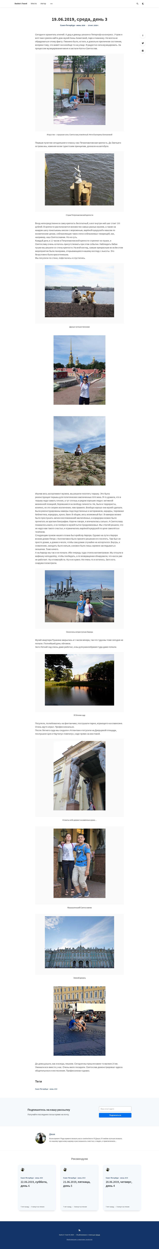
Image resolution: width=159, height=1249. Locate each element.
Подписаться (115, 1115)
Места (34, 3)
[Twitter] (142, 43)
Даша (52, 1134)
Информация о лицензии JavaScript (79, 1239)
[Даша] (40, 1138)
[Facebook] (142, 50)
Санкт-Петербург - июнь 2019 (72, 25)
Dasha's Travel (21, 3)
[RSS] (79, 1230)
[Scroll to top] (142, 35)
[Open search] (137, 3)
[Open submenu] (51, 3)
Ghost (98, 1235)
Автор (43, 3)
